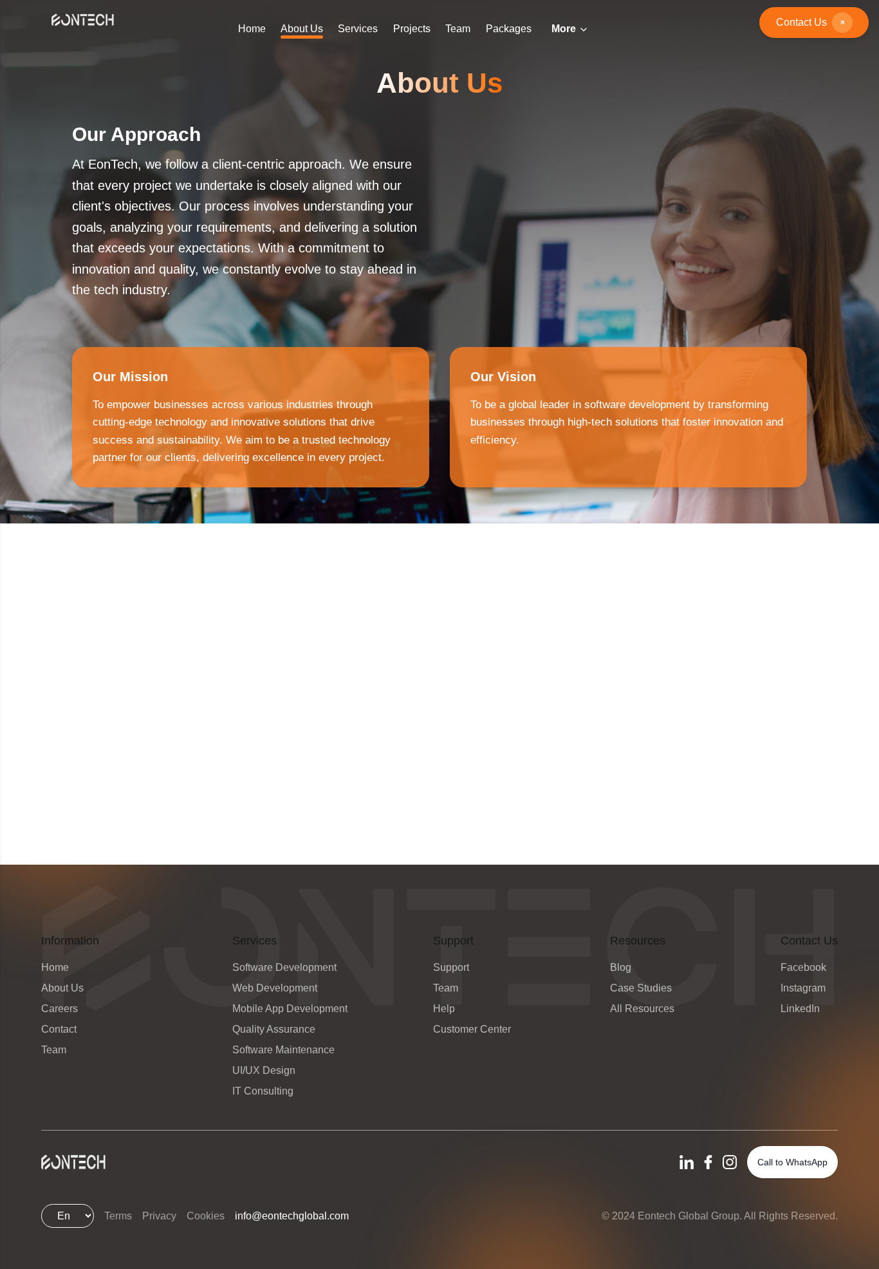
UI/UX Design (263, 1070)
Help (444, 1008)
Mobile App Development (289, 1008)
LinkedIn (800, 1008)
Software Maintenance (283, 1049)
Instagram (803, 987)
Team (53, 1049)
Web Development (274, 987)
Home (55, 967)
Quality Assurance (273, 1029)
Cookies (206, 1215)
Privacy (159, 1215)
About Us (62, 987)
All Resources (642, 1008)
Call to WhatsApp (792, 1162)
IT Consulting (262, 1091)
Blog (620, 967)
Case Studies (641, 987)
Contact (59, 1029)
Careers (59, 1008)
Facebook (803, 967)
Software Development (284, 967)
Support (451, 967)
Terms (118, 1215)
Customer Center (472, 1029)
